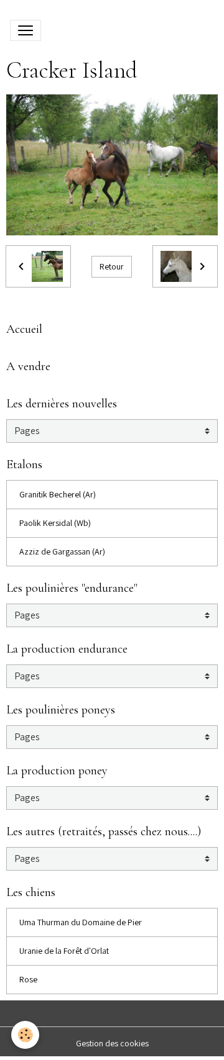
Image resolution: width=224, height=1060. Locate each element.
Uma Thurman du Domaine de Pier (80, 922)
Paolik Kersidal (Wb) (55, 522)
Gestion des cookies (112, 1043)
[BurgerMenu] (25, 30)
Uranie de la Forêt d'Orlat (64, 950)
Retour (112, 266)
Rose (28, 979)
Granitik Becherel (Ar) (57, 494)
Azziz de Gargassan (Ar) (62, 551)
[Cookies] (25, 1035)
